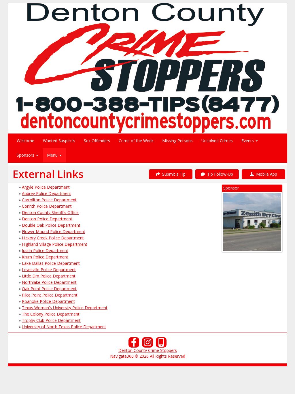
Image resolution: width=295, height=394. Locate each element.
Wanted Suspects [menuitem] (59, 140)
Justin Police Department (45, 250)
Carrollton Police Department (49, 199)
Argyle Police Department (46, 187)
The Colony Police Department (51, 314)
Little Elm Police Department (48, 276)
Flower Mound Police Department (53, 231)
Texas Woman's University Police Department (64, 307)
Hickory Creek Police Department (53, 238)
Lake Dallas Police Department (51, 263)
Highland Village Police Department (54, 244)
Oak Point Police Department (49, 288)
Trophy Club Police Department (51, 320)
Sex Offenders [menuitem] (97, 140)
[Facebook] (133, 344)
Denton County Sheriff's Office (50, 212)
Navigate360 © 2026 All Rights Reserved (147, 356)
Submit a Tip (173, 174)
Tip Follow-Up (219, 174)
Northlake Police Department (49, 282)
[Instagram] (147, 344)
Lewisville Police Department (49, 269)
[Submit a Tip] (147, 68)
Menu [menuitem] (53, 155)
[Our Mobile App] (161, 344)
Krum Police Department (45, 257)
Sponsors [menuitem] (26, 155)
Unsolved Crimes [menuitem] (217, 140)
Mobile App (265, 174)
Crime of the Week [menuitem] (136, 140)
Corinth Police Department (47, 206)
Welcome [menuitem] (25, 140)
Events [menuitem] (248, 140)
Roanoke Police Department (48, 301)
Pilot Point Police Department (49, 295)
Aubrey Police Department (46, 193)
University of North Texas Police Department (64, 326)
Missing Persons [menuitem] (177, 140)
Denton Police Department (47, 219)
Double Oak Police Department (51, 225)
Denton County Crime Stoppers (147, 350)
